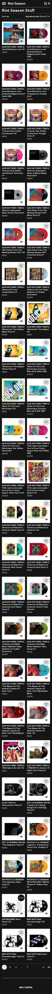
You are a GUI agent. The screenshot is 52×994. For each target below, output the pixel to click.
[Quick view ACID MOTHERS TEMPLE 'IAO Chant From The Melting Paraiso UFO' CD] (21, 241)
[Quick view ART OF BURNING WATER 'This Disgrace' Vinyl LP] (21, 836)
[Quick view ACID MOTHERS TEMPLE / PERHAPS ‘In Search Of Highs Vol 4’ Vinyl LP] (46, 759)
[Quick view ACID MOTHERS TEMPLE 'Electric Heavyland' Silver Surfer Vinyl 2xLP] (21, 202)
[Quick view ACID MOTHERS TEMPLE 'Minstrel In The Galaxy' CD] (46, 321)
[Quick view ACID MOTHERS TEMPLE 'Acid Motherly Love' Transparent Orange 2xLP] (46, 83)
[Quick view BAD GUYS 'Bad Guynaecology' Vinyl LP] (21, 948)
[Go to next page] (49, 967)
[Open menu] (4, 3)
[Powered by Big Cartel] (26, 987)
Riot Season (17, 3)
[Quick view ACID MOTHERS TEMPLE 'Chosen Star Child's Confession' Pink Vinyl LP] (21, 162)
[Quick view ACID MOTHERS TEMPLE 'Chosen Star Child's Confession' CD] (21, 123)
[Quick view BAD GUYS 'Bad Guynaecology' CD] (46, 913)
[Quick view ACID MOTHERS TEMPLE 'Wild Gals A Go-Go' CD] (21, 759)
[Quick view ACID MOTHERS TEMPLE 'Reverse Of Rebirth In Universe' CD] (46, 519)
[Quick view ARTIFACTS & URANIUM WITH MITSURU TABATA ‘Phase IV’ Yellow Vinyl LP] (46, 873)
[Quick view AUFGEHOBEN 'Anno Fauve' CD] (21, 913)
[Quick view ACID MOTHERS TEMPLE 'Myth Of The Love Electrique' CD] (21, 398)
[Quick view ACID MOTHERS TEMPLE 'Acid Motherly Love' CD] (21, 41)
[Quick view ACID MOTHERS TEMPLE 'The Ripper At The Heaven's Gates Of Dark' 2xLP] (21, 678)
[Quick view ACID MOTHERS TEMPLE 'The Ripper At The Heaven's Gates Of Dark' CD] (46, 720)
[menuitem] (26, 16)
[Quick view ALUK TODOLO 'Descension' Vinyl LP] (21, 797)
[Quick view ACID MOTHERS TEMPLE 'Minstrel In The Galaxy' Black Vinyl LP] (21, 321)
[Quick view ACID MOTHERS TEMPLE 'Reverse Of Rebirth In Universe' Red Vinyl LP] (46, 556)
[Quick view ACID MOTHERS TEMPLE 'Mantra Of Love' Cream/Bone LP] (21, 281)
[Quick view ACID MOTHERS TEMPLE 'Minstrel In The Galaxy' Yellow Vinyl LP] (21, 358)
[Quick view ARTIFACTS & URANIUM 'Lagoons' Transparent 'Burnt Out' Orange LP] (46, 836)
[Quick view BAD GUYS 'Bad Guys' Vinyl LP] (46, 948)
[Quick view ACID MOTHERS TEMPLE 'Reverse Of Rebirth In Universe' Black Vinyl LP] (21, 519)
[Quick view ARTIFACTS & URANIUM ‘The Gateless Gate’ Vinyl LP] (21, 873)
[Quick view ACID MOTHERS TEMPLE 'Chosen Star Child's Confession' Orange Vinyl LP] (46, 123)
